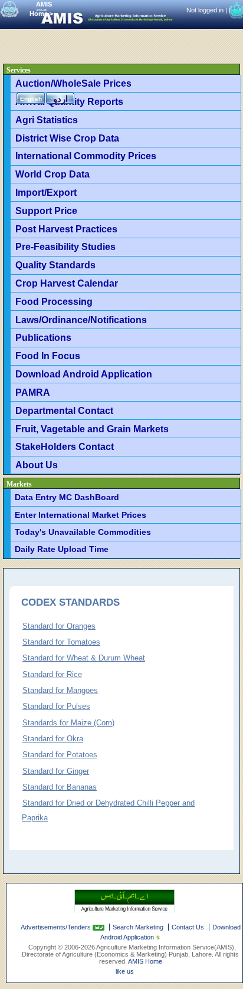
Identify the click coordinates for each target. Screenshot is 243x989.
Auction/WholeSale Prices (73, 83)
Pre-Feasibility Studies (65, 246)
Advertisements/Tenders (57, 927)
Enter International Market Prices (80, 515)
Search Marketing (138, 927)
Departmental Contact (64, 410)
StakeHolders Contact (64, 446)
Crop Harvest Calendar (66, 283)
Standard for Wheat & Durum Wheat (83, 657)
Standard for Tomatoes (61, 642)
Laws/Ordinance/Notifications (81, 319)
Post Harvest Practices (66, 229)
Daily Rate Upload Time (62, 549)
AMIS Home (145, 961)
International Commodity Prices (85, 155)
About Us (36, 464)
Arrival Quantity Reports (69, 101)
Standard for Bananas (59, 787)
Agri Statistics (46, 119)
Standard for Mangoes (60, 690)
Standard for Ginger (55, 771)
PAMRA (32, 392)
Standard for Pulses (56, 706)
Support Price (46, 210)
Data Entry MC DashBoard (67, 497)
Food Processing (54, 301)
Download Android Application (83, 374)
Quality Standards (55, 264)
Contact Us (188, 927)
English (31, 99)
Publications (43, 337)
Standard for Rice (52, 674)
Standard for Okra (52, 738)
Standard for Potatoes (59, 754)
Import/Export (46, 192)
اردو (60, 99)
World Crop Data (52, 174)
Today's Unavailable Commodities (83, 532)
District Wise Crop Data (67, 138)
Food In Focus (47, 355)
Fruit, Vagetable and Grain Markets (92, 428)
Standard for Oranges (59, 626)
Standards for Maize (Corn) (68, 722)
